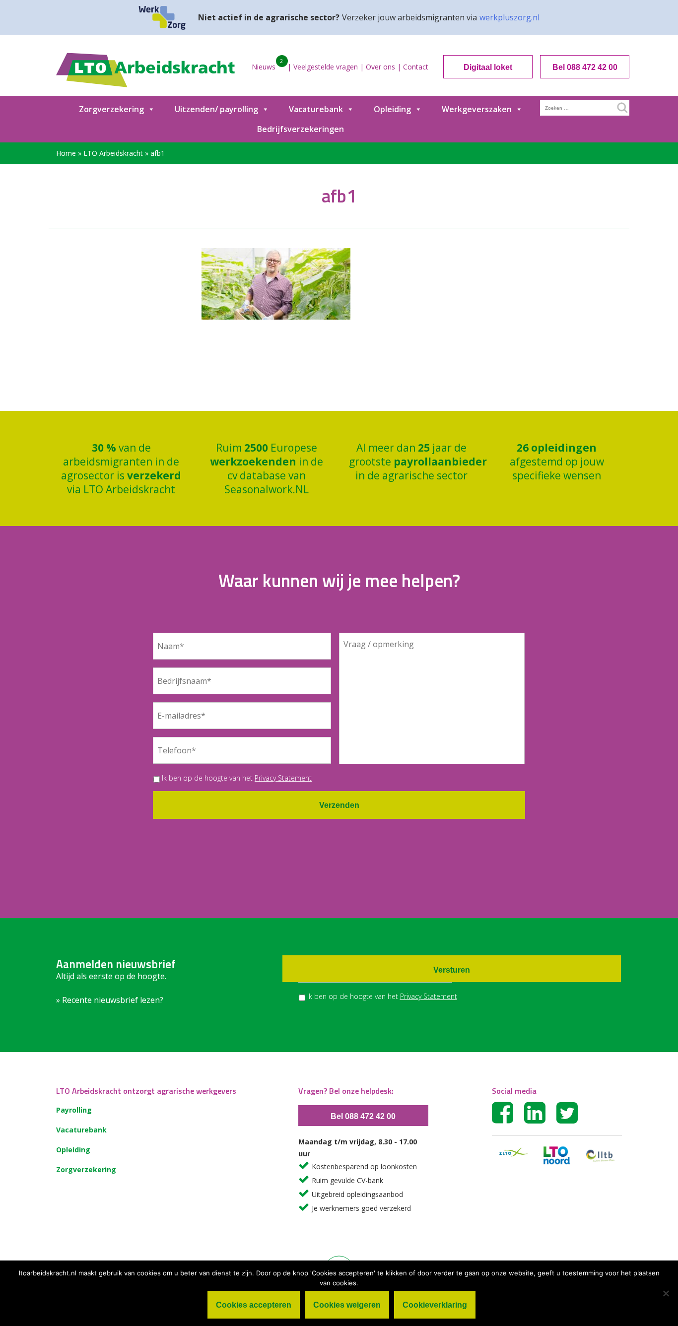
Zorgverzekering (111, 109)
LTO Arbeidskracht (113, 153)
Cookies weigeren (347, 1305)
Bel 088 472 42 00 (584, 67)
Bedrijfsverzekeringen (300, 129)
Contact (415, 66)
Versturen (451, 970)
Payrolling (74, 1110)
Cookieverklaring (435, 1305)
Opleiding (392, 109)
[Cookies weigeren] (666, 1293)
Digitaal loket (488, 67)
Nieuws (263, 66)
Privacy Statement (283, 778)
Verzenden (339, 805)
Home (66, 153)
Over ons (380, 66)
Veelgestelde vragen (325, 66)
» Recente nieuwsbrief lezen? (109, 999)
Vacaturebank (316, 109)
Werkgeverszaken (477, 109)
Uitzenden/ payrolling (216, 109)
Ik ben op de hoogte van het (237, 778)
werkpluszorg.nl (509, 17)
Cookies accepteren (253, 1305)
